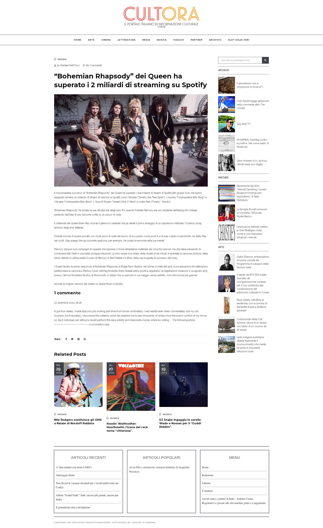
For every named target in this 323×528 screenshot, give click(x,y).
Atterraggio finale (65, 475)
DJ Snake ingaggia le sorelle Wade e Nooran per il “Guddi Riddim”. (180, 423)
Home (77, 40)
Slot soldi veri (238, 40)
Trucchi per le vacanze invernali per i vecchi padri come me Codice (87, 485)
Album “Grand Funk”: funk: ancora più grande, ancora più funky (87, 497)
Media (146, 40)
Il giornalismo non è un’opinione (73, 507)
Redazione (207, 475)
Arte (91, 40)
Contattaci (207, 490)
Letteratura (127, 40)
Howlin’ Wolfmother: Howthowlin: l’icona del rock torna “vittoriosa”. (127, 427)
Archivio (215, 40)
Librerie (206, 483)
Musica (162, 40)
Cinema (106, 40)
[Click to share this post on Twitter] (72, 339)
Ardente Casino (245, 498)
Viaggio (178, 40)
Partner (196, 40)
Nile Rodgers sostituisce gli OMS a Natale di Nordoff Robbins (78, 421)
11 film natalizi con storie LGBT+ (74, 467)
